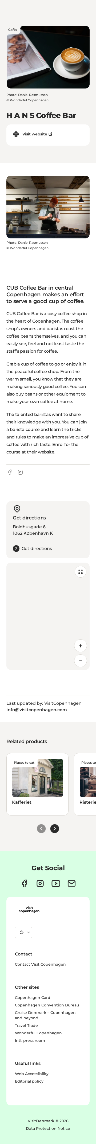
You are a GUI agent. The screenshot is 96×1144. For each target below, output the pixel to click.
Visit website (34, 134)
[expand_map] (80, 572)
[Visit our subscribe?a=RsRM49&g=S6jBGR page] (71, 883)
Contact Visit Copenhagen (40, 964)
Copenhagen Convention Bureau (47, 1005)
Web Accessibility (32, 1073)
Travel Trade (26, 1025)
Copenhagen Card (32, 997)
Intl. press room (30, 1040)
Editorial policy (29, 1081)
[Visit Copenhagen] (29, 909)
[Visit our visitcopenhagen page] (24, 883)
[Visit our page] (40, 883)
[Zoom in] (80, 645)
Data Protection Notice (48, 1128)
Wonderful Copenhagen (38, 1033)
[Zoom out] (80, 660)
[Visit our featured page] (56, 883)
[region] (48, 616)
